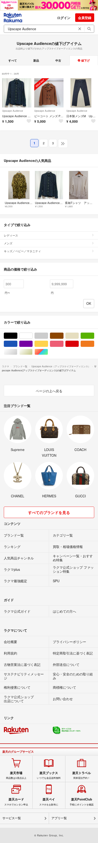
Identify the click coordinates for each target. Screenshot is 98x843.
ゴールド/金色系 (32, 352)
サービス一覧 (11, 818)
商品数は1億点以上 (16, 775)
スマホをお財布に (48, 802)
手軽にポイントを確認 (81, 802)
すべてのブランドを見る (49, 512)
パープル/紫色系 (32, 344)
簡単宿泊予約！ (81, 775)
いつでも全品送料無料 (49, 775)
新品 (36, 60)
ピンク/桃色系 (63, 344)
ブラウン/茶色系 (63, 336)
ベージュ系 (78, 336)
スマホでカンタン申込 (16, 802)
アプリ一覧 (59, 818)
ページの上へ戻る (49, 390)
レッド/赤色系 (78, 344)
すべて (12, 60)
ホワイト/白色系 (32, 336)
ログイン (63, 17)
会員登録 (84, 17)
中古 (58, 60)
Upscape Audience (12, 110)
